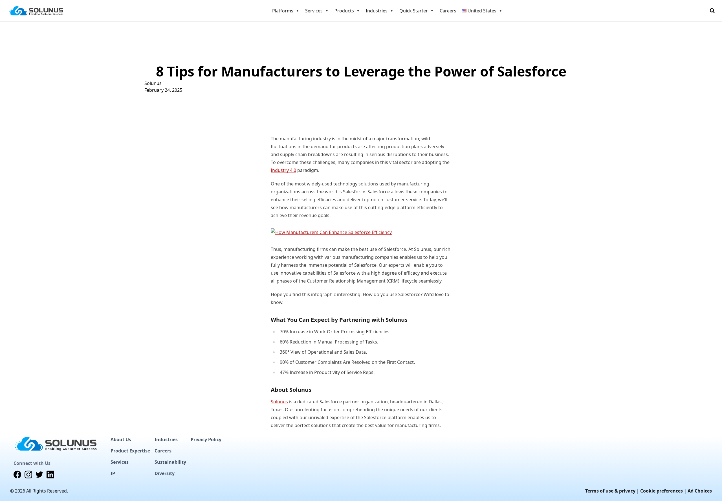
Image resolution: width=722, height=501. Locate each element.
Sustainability (170, 462)
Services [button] (314, 11)
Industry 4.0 (283, 170)
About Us (121, 439)
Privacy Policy (206, 439)
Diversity (165, 473)
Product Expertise (130, 451)
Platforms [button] (282, 11)
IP (113, 473)
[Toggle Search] (712, 11)
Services (120, 462)
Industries (166, 439)
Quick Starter (413, 11)
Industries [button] (377, 11)
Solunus (153, 83)
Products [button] (344, 11)
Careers (448, 11)
